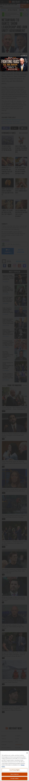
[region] (14, 766)
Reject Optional (14, 774)
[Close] (27, 753)
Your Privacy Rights (14, 770)
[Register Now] (14, 63)
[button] (14, 390)
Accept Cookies (14, 778)
